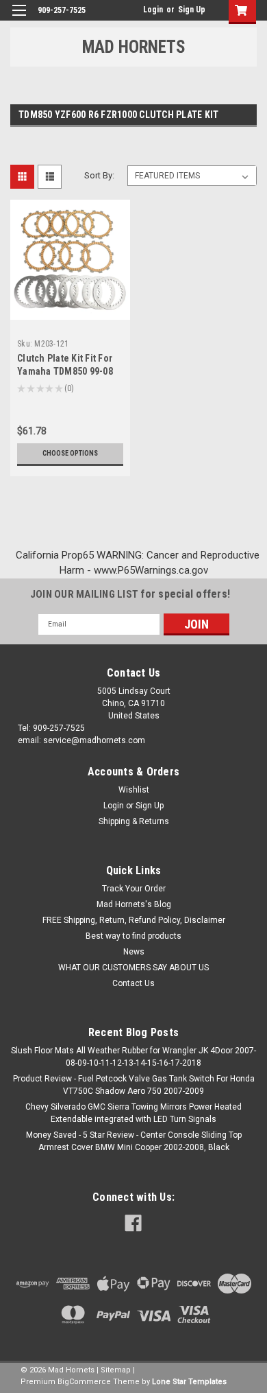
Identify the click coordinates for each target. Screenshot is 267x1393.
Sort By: (99, 175)
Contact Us (133, 983)
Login (153, 9)
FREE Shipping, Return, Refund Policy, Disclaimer (133, 920)
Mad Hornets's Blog (134, 904)
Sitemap (116, 1370)
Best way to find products (133, 936)
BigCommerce (84, 1381)
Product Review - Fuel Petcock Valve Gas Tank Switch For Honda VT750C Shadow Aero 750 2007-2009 (134, 1085)
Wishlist (133, 790)
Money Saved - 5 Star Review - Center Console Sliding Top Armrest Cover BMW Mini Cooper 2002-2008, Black (134, 1141)
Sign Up (191, 9)
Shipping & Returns (134, 821)
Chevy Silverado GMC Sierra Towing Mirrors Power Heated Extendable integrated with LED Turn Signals (133, 1113)
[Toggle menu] (19, 19)
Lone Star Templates (189, 1381)
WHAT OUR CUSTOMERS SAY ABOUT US (133, 967)
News (133, 952)
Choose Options (70, 453)
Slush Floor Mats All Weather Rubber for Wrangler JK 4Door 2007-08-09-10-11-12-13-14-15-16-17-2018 (133, 1057)
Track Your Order (134, 888)
